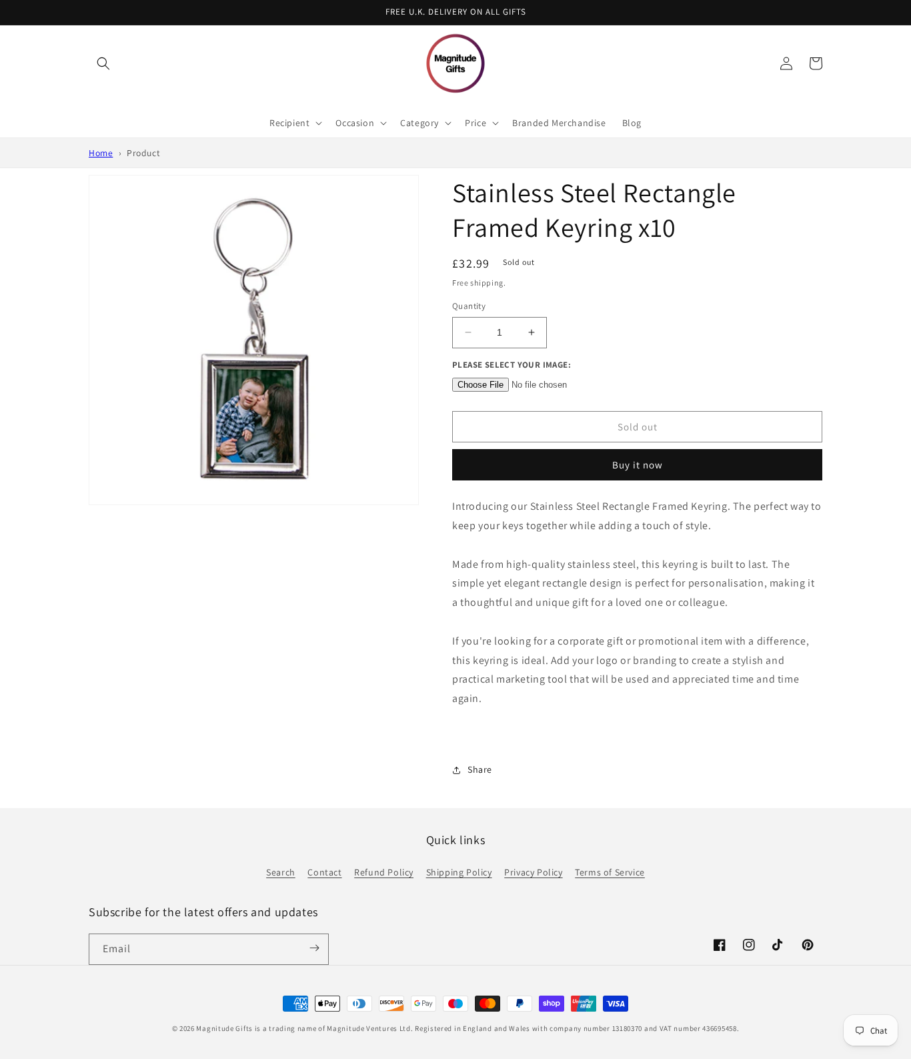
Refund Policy (383, 872)
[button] (103, 63)
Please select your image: (511, 364)
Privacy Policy (533, 872)
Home (101, 153)
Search (280, 872)
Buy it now (637, 464)
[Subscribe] (314, 948)
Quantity (469, 306)
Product (143, 153)
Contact (324, 872)
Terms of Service (610, 872)
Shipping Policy (459, 872)
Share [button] (480, 769)
